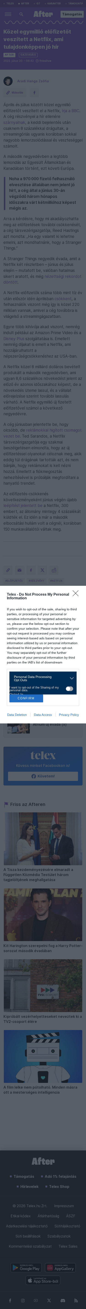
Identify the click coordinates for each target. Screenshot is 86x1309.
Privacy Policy (69, 715)
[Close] (77, 594)
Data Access (43, 715)
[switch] (69, 688)
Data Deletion (17, 715)
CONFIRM (26, 698)
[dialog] (43, 654)
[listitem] (41, 678)
